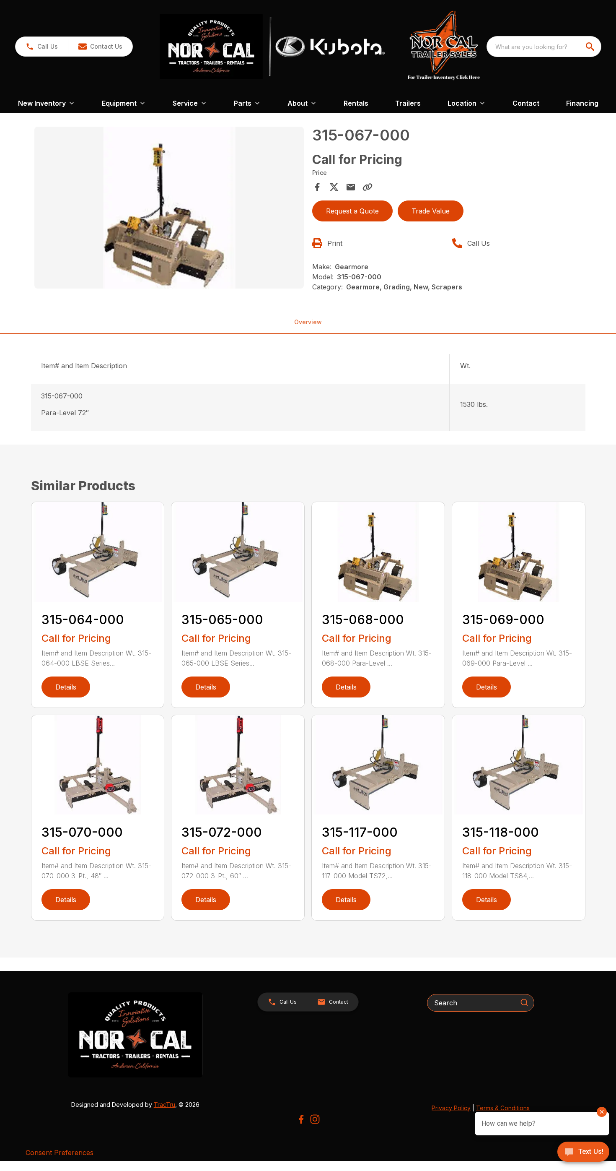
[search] (591, 46)
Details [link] (65, 687)
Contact (525, 103)
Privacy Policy (451, 1107)
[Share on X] (334, 187)
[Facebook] (301, 1119)
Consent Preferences (59, 1152)
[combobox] (544, 46)
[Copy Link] (367, 187)
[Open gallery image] (169, 208)
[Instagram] (315, 1119)
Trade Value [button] (431, 211)
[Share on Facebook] (317, 187)
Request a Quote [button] (352, 211)
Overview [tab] (308, 321)
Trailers (408, 103)
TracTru (164, 1104)
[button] (42, 46)
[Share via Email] (351, 187)
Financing (582, 103)
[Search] (524, 1002)
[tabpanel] (169, 209)
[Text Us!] (583, 1152)
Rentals (356, 103)
